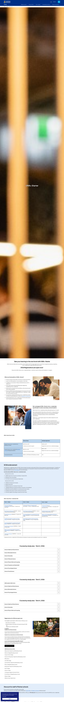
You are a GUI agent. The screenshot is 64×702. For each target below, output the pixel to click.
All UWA (54, 1)
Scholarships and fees (46, 4)
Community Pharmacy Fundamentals (8, 506)
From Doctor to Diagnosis (8, 511)
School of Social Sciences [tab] (9, 571)
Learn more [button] (4, 696)
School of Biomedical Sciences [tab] (10, 552)
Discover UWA (31, 4)
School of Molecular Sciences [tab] (10, 558)
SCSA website (17, 469)
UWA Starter (11, 6)
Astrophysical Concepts (46, 511)
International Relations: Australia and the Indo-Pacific (31, 515)
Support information (55, 4)
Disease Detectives (7, 514)
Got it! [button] (10, 698)
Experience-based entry (26, 396)
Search (59, 2)
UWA (4, 6)
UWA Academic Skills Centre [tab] (9, 583)
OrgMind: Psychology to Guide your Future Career (12, 519)
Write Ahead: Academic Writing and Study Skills (30, 519)
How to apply (38, 4)
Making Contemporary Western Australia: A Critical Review (49, 515)
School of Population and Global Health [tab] (11, 565)
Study (7, 6)
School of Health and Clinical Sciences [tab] (11, 549)
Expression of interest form (9, 645)
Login (51, 1)
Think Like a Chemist (8, 533)
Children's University (35, 690)
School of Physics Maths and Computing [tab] (12, 562)
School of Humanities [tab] (8, 555)
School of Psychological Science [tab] (10, 568)
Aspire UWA (28, 690)
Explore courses (23, 4)
